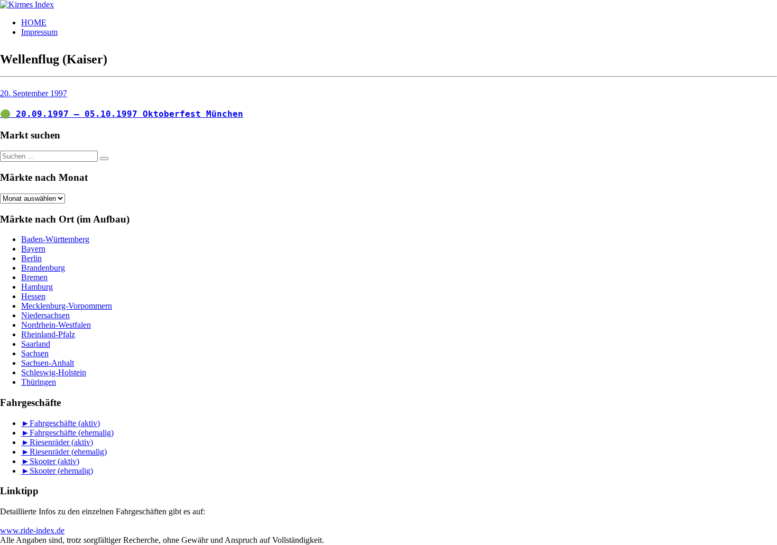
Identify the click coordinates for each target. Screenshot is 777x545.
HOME (34, 22)
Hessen (33, 296)
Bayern (33, 248)
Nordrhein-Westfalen (56, 324)
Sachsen (35, 353)
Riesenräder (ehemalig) (68, 451)
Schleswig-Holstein (53, 372)
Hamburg (37, 286)
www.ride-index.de (32, 530)
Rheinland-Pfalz (48, 334)
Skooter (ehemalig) (61, 470)
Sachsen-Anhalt (47, 362)
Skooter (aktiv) (54, 461)
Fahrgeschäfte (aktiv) (65, 423)
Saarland (35, 343)
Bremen (34, 277)
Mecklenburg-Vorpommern (66, 305)
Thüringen (38, 381)
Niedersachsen (45, 315)
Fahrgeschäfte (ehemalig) (72, 432)
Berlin (31, 258)
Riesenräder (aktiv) (61, 442)
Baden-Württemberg (55, 239)
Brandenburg (43, 267)
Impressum (39, 31)
